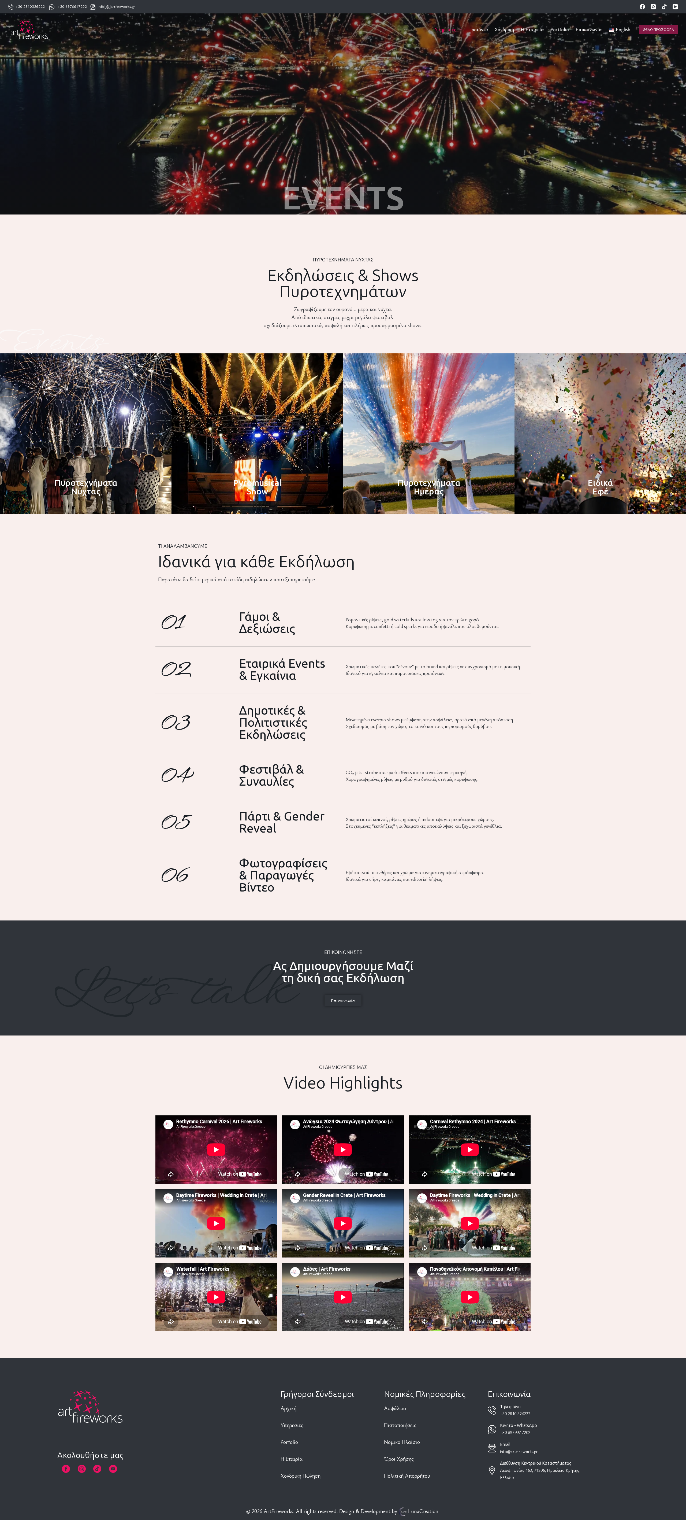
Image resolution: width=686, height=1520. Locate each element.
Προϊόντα (478, 29)
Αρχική (289, 1408)
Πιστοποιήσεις (400, 1425)
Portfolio (559, 29)
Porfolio (289, 1441)
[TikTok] (664, 6)
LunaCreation (423, 1511)
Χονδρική (504, 29)
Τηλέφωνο (510, 1406)
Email (505, 1444)
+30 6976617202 (72, 6)
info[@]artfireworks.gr (116, 6)
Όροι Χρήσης (399, 1458)
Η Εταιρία (292, 1458)
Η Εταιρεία (532, 29)
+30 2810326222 (29, 6)
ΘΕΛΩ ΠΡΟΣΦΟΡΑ (658, 29)
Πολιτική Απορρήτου (407, 1475)
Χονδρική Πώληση (300, 1475)
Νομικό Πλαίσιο (402, 1441)
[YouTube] (675, 6)
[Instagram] (653, 6)
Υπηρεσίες (445, 29)
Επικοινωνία (589, 29)
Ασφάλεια (395, 1408)
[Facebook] (642, 6)
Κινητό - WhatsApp (518, 1425)
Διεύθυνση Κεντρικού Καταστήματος (535, 1463)
